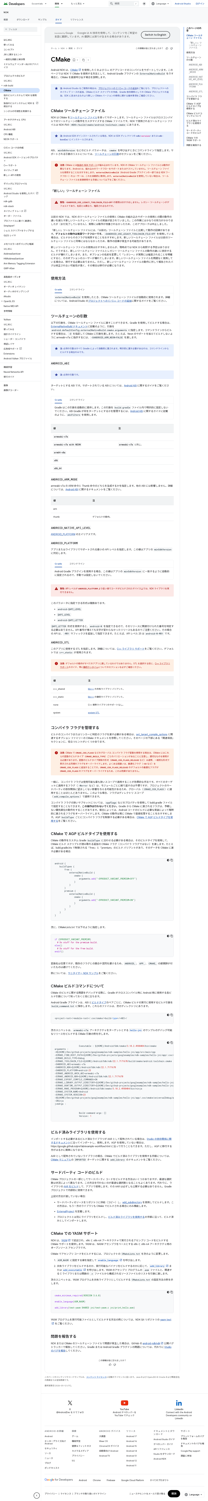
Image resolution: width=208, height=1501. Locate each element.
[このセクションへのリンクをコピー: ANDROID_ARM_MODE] (81, 479)
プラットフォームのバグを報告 (192, 1437)
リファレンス (76, 19)
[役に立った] (167, 48)
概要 (6, 19)
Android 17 (131, 1436)
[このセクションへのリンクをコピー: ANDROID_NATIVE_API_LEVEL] (94, 528)
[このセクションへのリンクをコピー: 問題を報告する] (79, 1337)
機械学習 (76, 1441)
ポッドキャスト (52, 1468)
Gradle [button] (58, 289)
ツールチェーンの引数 (107, 154)
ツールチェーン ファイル (83, 117)
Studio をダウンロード (164, 1454)
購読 (173, 1493)
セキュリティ (51, 1448)
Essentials (37, 3)
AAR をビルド (71, 1186)
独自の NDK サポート (87, 165)
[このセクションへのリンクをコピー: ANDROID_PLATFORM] (81, 543)
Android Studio (183, 3)
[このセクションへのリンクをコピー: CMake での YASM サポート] (101, 1234)
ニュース (49, 1458)
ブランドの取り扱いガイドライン (90, 1493)
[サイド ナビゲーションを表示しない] (37, 1495)
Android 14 (131, 1451)
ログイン (200, 3)
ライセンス (65, 1493)
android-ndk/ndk (151, 1343)
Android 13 (131, 1455)
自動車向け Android (108, 1451)
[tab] (58, 289)
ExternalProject (65, 1211)
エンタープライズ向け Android (55, 1442)
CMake (74, 70)
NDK (6, 12)
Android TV (104, 1455)
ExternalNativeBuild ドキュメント (69, 326)
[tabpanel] (112, 299)
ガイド (58, 19)
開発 (57, 3)
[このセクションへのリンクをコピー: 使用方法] (68, 279)
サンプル (42, 19)
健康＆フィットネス (81, 1446)
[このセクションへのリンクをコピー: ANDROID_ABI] (73, 363)
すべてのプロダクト (159, 1480)
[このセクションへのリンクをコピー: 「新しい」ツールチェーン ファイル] (103, 191)
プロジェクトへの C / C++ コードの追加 (117, 88)
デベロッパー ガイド (163, 1444)
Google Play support (190, 1451)
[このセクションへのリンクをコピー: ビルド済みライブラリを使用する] (109, 1133)
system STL (93, 712)
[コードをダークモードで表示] (168, 860)
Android (49, 1436)
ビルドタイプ (99, 1002)
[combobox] (124, 3)
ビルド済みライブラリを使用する (126, 1217)
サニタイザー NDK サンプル (83, 973)
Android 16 (131, 1441)
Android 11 (131, 1465)
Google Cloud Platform (132, 1480)
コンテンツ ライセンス (96, 1377)
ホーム (54, 48)
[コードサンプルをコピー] (172, 860)
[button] (20, 85)
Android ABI (130, 385)
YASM (64, 1240)
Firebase (111, 1480)
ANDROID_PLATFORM (63, 534)
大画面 (102, 1436)
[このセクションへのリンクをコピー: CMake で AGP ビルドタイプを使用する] (121, 834)
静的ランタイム (90, 667)
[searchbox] (20, 29)
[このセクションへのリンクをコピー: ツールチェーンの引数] (90, 316)
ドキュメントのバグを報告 (192, 1444)
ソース (48, 1453)
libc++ (91, 689)
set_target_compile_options (151, 734)
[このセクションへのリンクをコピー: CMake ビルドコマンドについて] (107, 986)
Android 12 (131, 1460)
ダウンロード (23, 19)
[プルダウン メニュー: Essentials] (47, 3)
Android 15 (131, 1446)
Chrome (97, 1480)
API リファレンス (161, 1449)
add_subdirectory (132, 1202)
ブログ (48, 1463)
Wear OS (103, 1441)
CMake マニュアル (61, 1159)
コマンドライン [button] (77, 289)
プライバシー (78, 1455)
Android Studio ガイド (164, 1439)
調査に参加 (186, 1455)
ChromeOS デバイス (109, 1446)
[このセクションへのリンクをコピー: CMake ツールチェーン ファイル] (108, 111)
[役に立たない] (171, 48)
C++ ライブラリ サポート (131, 648)
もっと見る (76, 3)
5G (73, 1460)
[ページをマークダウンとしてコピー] (83, 60)
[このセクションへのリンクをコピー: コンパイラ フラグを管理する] (102, 728)
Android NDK (159, 1458)
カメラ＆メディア (80, 1451)
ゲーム (75, 1436)
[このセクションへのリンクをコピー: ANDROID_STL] (72, 642)
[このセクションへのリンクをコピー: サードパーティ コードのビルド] (106, 1173)
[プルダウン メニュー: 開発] (63, 3)
